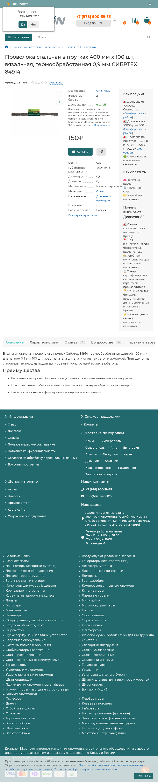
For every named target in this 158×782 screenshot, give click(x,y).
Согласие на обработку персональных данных (86, 769)
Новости (14, 496)
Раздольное (127, 467)
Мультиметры (16, 610)
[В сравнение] (59, 102)
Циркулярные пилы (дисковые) (106, 713)
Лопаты (11, 600)
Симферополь (110, 441)
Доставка (15, 431)
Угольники (90, 670)
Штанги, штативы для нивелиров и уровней (115, 679)
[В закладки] (59, 94)
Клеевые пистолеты (97, 703)
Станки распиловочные (24, 655)
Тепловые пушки (95, 665)
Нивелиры (14, 615)
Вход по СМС (93, 23)
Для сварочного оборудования (29, 571)
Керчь (127, 454)
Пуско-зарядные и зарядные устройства (36, 635)
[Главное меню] (150, 4)
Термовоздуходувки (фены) (103, 728)
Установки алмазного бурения (105, 674)
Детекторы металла (97, 566)
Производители (19, 502)
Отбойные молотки (20, 708)
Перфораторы (93, 698)
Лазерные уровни (95, 595)
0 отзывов (56, 82)
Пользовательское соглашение (31, 444)
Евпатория (131, 447)
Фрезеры (13, 713)
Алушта (91, 454)
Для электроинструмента (25, 576)
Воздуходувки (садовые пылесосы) (108, 556)
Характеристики (44, 342)
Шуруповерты (92, 684)
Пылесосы (14, 698)
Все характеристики (82, 215)
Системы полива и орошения (28, 645)
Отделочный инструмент (25, 625)
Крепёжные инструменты (25, 590)
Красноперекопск (98, 467)
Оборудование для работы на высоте (34, 620)
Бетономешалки (18, 556)
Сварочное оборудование (27, 516)
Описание (15, 342)
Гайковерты (91, 708)
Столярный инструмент (100, 660)
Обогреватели (93, 615)
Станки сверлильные (98, 655)
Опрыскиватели (94, 620)
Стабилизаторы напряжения (27, 650)
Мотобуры (13, 605)
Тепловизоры (16, 665)
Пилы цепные (92, 625)
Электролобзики (18, 723)
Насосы (87, 610)
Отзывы (74, 342)
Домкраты (89, 576)
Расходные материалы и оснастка (36, 47)
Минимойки (91, 600)
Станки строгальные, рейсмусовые (32, 660)
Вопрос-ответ (105, 342)
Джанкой (92, 461)
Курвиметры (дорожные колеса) (31, 595)
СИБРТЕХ (103, 90)
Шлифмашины (17, 728)
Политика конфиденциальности (32, 451)
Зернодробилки (94, 581)
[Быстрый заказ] (101, 152)
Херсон (112, 474)
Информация (20, 416)
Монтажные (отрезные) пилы (104, 733)
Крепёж (70, 47)
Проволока (88, 47)
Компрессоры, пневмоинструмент (108, 585)
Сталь (100, 191)
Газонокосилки (17, 561)
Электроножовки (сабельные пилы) (109, 718)
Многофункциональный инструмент (109, 723)
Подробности (102, 125)
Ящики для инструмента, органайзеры (35, 684)
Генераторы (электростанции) (105, 561)
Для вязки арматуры (103, 198)
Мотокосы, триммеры (98, 605)
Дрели (11, 703)
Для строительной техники (102, 571)
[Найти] (149, 37)
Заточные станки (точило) (25, 581)
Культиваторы (93, 590)
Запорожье (93, 474)
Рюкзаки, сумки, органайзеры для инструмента (118, 635)
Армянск (111, 461)
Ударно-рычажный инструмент (29, 674)
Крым (89, 441)
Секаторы (89, 640)
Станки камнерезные (98, 650)
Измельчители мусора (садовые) (31, 585)
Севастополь (95, 447)
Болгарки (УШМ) (94, 689)
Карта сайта (17, 509)
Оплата (13, 437)
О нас (12, 424)
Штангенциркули (19, 679)
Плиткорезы (91, 630)
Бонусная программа (24, 464)
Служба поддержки (103, 416)
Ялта (113, 447)
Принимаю (144, 775)
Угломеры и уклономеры (25, 670)
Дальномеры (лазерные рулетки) (31, 566)
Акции (12, 489)
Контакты (91, 424)
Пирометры (15, 630)
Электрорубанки (18, 733)
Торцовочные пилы (20, 718)
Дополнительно (23, 481)
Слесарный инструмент (100, 645)
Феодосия (110, 454)
